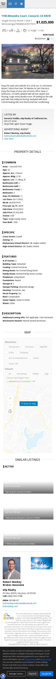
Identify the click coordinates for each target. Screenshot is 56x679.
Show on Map (29, 403)
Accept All (46, 673)
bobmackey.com (10, 606)
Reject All (32, 673)
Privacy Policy (30, 659)
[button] (2, 676)
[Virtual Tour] (22, 4)
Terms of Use (45, 659)
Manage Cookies (16, 673)
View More (9, 138)
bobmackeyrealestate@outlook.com (20, 136)
